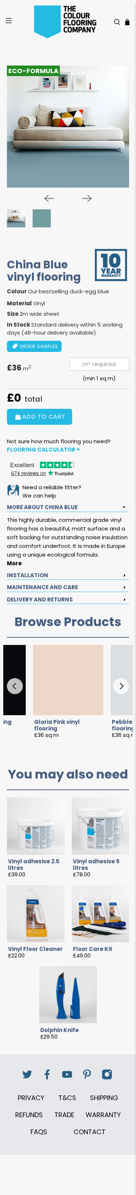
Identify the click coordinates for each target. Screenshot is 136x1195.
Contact (90, 1131)
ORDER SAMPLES (39, 346)
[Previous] (49, 198)
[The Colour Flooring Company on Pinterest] (87, 1078)
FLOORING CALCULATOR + (43, 449)
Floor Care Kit (92, 949)
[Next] (87, 198)
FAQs (38, 1131)
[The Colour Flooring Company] (68, 21)
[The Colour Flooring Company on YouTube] (67, 1078)
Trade (64, 1114)
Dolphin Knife (59, 1030)
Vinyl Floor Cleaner (35, 949)
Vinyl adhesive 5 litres (96, 864)
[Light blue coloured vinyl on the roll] (68, 126)
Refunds (29, 1114)
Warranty (103, 1114)
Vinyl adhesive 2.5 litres (33, 864)
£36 (19, 367)
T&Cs (67, 1097)
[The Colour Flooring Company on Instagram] (107, 1078)
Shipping (104, 1097)
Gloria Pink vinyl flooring (57, 725)
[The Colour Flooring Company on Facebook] (47, 1078)
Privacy (31, 1097)
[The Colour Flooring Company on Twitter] (27, 1078)
